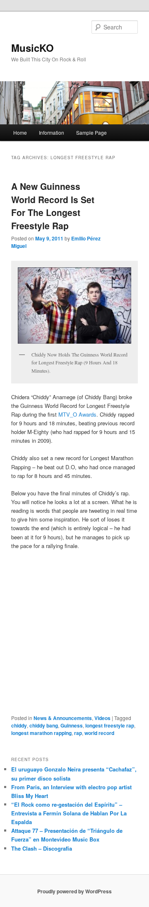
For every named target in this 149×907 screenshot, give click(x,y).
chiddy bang (43, 725)
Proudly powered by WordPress (74, 891)
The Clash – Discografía (41, 848)
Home (20, 132)
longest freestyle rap (109, 725)
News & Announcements (63, 718)
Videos (102, 718)
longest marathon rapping (41, 733)
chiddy (19, 725)
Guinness (71, 725)
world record (99, 733)
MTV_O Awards (77, 414)
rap (78, 733)
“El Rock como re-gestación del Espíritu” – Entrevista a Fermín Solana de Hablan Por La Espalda (69, 813)
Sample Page (91, 132)
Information (51, 132)
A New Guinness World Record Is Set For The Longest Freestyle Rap (52, 206)
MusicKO (32, 48)
